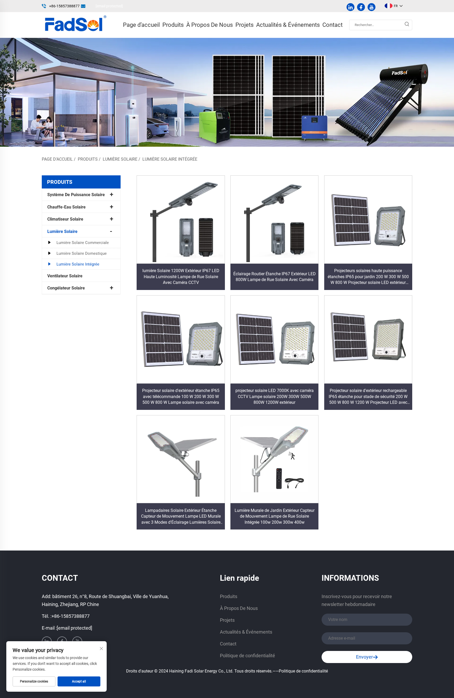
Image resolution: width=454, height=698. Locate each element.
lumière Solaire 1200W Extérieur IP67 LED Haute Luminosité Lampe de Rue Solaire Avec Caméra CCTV (180, 276)
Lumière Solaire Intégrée (169, 159)
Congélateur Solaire (66, 288)
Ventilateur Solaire (64, 275)
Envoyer (364, 657)
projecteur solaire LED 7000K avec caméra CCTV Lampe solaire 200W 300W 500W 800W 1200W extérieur (274, 396)
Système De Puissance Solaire (76, 194)
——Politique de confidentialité (300, 671)
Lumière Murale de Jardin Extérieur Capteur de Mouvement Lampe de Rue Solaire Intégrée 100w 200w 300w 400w (274, 516)
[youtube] (371, 7)
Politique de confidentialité (247, 655)
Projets (244, 25)
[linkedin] (350, 7)
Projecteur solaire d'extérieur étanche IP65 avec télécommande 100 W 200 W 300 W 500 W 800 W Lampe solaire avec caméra (180, 396)
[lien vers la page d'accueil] (75, 24)
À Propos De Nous (209, 25)
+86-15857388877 (64, 6)
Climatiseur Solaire (65, 219)
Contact (332, 25)
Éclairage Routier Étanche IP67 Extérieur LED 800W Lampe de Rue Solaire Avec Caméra (274, 276)
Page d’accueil (141, 25)
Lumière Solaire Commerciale (82, 242)
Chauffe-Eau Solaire (66, 207)
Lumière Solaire (120, 159)
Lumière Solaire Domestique (81, 253)
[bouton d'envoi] (406, 25)
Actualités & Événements (288, 25)
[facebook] (361, 7)
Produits (173, 25)
